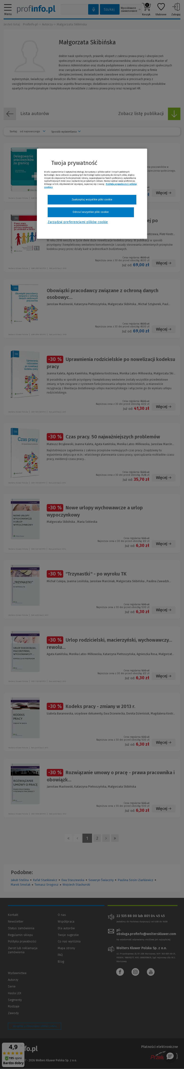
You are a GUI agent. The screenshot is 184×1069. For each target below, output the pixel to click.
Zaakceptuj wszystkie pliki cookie (92, 199)
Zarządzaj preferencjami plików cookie (78, 222)
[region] (92, 194)
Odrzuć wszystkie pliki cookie (91, 212)
